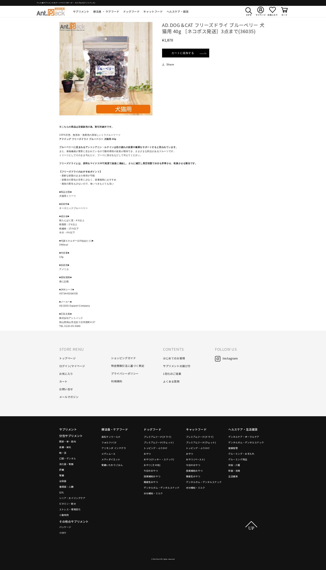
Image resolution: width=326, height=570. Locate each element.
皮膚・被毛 (65, 447)
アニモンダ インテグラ (113, 448)
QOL (61, 492)
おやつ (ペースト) (195, 459)
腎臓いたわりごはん (112, 465)
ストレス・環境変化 (70, 509)
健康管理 (233, 448)
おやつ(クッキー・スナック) (159, 459)
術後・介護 (234, 465)
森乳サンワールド (111, 436)
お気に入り (66, 374)
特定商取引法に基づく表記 (127, 366)
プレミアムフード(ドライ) (157, 436)
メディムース (108, 453)
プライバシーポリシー (125, 373)
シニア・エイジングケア (72, 498)
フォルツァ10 (108, 442)
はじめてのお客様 (174, 358)
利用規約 (116, 381)
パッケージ (65, 527)
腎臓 (61, 475)
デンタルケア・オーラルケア (243, 436)
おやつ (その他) (152, 465)
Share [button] (170, 64)
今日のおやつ (151, 470)
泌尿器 (62, 481)
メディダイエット (110, 459)
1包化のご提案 (172, 374)
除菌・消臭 (234, 470)
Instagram (230, 358)
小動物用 (64, 514)
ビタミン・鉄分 (67, 503)
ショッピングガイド (123, 358)
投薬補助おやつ (152, 476)
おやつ (147, 453)
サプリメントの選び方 (177, 366)
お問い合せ (66, 389)
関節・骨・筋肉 (67, 441)
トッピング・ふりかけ (156, 448)
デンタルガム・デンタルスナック (161, 487)
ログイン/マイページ (72, 366)
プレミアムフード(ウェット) (159, 442)
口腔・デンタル (67, 458)
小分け (62, 532)
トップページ (67, 358)
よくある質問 (171, 381)
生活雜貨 (233, 476)
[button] (81, 11)
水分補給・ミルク (153, 493)
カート (63, 381)
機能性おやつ (151, 482)
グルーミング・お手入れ (241, 453)
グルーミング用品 (237, 459)
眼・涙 (62, 452)
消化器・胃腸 (66, 464)
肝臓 (61, 469)
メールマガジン (68, 397)
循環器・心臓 (66, 486)
